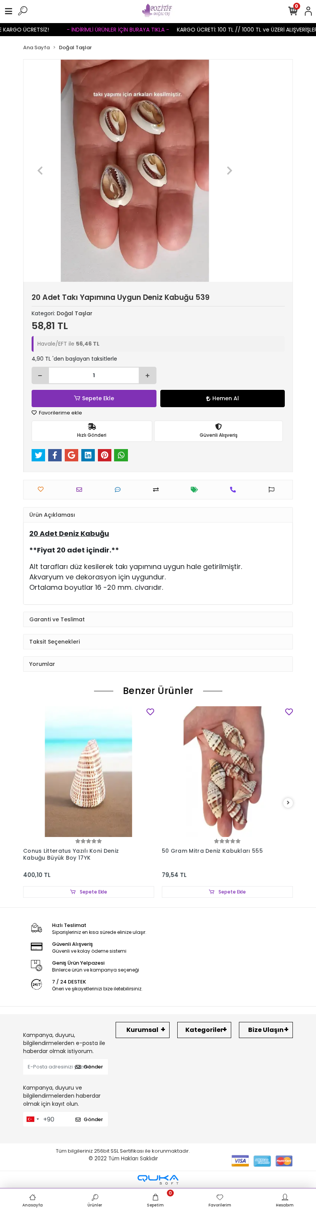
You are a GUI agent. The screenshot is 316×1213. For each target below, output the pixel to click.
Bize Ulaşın (266, 1029)
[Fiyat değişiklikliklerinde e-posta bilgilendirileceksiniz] (196, 489)
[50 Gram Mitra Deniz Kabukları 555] (227, 771)
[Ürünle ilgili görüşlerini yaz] (119, 489)
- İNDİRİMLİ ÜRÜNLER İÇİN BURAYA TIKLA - (97, 29)
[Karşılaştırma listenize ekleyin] (158, 489)
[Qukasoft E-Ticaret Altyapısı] (158, 1180)
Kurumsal (142, 1029)
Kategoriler (204, 1029)
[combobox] (32, 1119)
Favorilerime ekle (60, 412)
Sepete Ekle (98, 398)
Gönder (93, 1066)
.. (37, 29)
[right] (288, 803)
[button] (40, 171)
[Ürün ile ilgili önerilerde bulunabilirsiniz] (273, 489)
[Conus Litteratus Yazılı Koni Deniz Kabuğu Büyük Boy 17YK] (88, 771)
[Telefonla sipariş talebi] (235, 489)
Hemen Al (225, 398)
